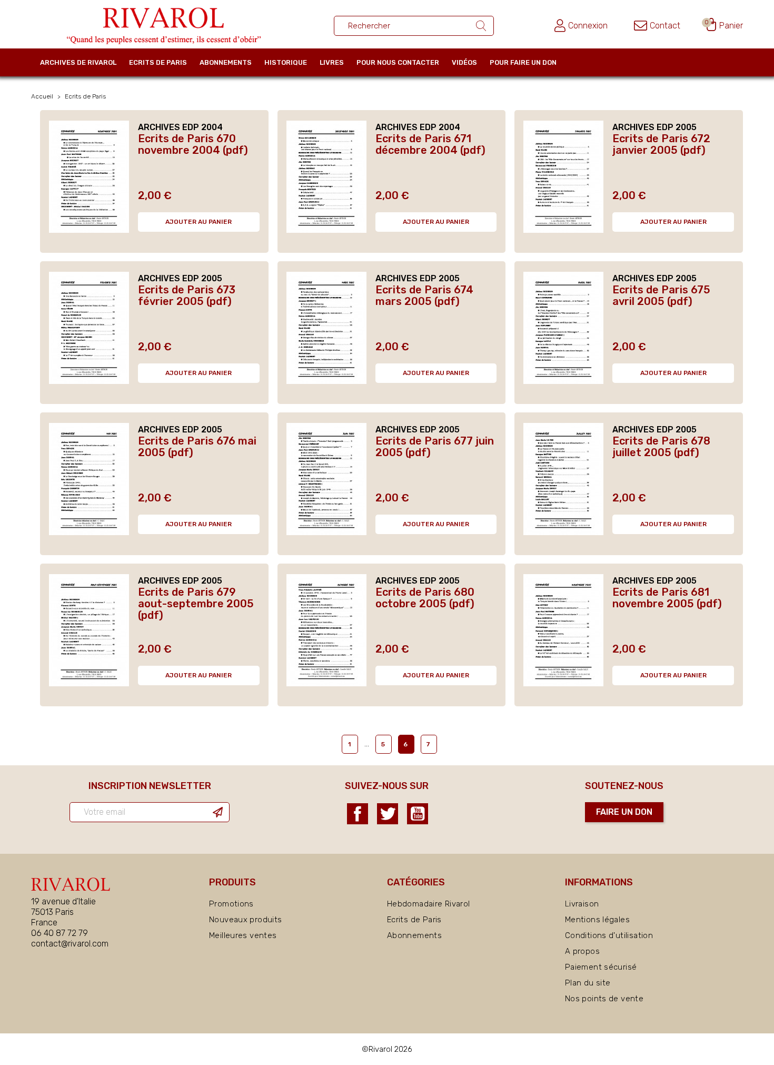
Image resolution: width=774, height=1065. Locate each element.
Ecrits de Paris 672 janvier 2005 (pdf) (661, 144)
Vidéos (464, 62)
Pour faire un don (523, 62)
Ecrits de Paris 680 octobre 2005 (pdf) (424, 597)
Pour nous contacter (397, 62)
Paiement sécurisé (601, 967)
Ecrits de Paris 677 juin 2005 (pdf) (434, 446)
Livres (332, 62)
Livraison (582, 904)
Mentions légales (597, 919)
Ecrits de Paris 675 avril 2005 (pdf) (661, 295)
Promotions (231, 904)
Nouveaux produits (245, 919)
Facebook (357, 813)
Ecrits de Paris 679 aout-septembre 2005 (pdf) (196, 603)
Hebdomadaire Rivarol (428, 904)
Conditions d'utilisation (609, 935)
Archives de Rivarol (78, 62)
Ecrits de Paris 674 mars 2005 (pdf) (424, 295)
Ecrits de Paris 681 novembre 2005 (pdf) (667, 597)
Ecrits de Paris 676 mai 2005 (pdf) (197, 446)
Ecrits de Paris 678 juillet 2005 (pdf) (661, 446)
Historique (285, 62)
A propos (582, 951)
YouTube (417, 813)
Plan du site (588, 983)
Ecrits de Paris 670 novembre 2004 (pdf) (193, 144)
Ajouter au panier (198, 221)
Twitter (387, 813)
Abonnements (226, 62)
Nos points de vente (604, 998)
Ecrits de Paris (158, 62)
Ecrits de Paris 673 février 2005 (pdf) (186, 295)
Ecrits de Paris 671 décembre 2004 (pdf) (430, 144)
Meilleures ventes (242, 935)
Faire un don (624, 812)
